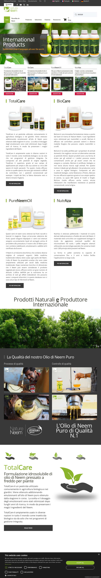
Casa (6, 20)
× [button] (99, 554)
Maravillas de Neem (15, 19)
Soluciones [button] (38, 20)
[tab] (45, 344)
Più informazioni (15, 183)
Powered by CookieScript (92, 577)
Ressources (57, 20)
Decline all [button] (80, 567)
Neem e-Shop (22, 1)
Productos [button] (28, 20)
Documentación (32, 1)
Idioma (10, 4)
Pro (40, 1)
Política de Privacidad (10, 1)
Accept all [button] (80, 563)
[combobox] (85, 14)
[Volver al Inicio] (11, 9)
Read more (28, 528)
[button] (34, 575)
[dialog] (50, 565)
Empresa (47, 20)
